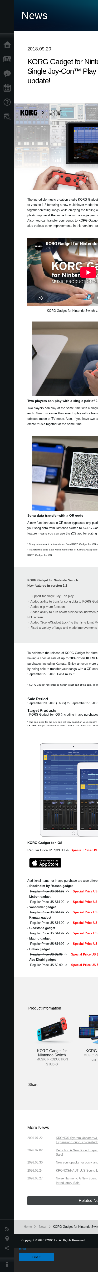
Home (8, 45)
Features (8, 74)
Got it (36, 1257)
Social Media (8, 1248)
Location (8, 1238)
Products (8, 59)
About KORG (8, 1265)
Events (8, 88)
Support (8, 102)
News (8, 1229)
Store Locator (8, 116)
